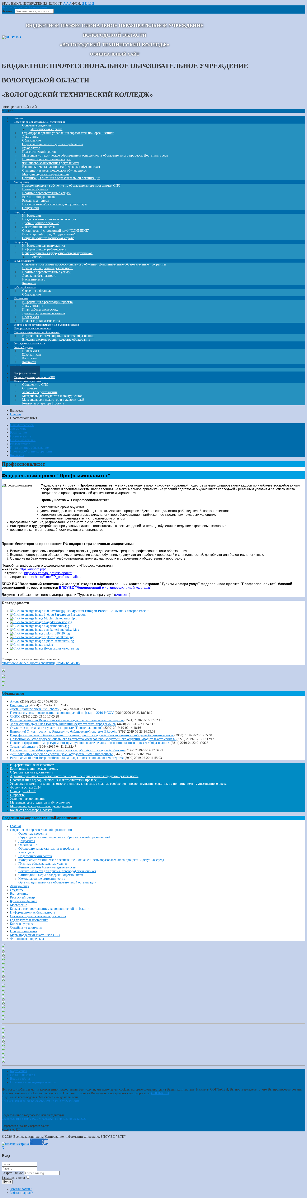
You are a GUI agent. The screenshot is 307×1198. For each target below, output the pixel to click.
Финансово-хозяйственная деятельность (47, 867)
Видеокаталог (20, 444)
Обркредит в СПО (23, 791)
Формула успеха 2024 (25, 787)
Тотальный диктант (24, 746)
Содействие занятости (26, 927)
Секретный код (13, 1173)
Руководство (27, 852)
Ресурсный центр (22, 897)
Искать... (8, 11)
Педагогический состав (35, 856)
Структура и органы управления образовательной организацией (68, 133)
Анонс (14, 701)
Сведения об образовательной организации (41, 830)
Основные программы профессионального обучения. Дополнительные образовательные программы (94, 264)
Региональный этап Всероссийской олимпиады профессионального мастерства (67, 720)
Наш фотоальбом (22, 425)
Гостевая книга (21, 436)
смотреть (122, 594)
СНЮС (15, 716)
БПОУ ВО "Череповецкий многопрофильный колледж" (105, 587)
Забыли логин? (21, 1189)
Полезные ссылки (23, 440)
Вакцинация (19, 705)
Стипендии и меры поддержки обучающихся (50, 875)
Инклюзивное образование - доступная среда (54, 204)
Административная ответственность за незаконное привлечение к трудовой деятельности (74, 776)
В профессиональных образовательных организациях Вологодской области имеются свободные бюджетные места (92, 735)
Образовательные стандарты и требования (48, 848)
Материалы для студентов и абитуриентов (40, 802)
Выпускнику (19, 893)
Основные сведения (32, 833)
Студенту (16, 890)
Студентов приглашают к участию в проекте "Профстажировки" (56, 727)
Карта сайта (18, 1071)
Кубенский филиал (23, 901)
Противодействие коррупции (31, 451)
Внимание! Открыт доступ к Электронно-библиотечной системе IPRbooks (64, 731)
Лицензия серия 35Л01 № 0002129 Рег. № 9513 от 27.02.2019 (40, 1100)
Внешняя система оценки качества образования (56, 339)
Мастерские (18, 905)
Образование (27, 845)
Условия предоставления (27, 798)
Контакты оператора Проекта (43, 403)
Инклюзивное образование (29, 447)
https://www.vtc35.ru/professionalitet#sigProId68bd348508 (41, 663)
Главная (15, 826)
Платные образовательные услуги (42, 863)
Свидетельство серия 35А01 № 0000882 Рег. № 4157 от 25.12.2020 (44, 1118)
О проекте (17, 795)
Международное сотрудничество (41, 878)
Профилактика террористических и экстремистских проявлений (56, 780)
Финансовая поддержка (27, 938)
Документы (18, 429)
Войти (7, 1181)
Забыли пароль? (21, 1192)
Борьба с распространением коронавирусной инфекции (49, 908)
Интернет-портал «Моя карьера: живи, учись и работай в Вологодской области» (68, 750)
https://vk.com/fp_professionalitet (48, 573)
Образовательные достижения (31, 772)
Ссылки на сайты (22, 1075)
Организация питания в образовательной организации (57, 882)
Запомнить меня (13, 1177)
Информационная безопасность (32, 765)
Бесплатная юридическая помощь (34, 768)
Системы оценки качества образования (38, 916)
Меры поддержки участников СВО (35, 935)
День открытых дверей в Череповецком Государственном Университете (61, 754)
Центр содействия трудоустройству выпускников (57, 253)
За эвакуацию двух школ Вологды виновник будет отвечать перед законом (63, 724)
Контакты (17, 455)
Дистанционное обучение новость (34, 709)
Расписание (18, 432)
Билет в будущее (21, 923)
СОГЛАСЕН (160, 1093)
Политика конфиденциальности (33, 1082)
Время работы (20, 1078)
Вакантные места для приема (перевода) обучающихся (57, 871)
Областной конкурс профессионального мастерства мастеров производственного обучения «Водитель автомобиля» (93, 739)
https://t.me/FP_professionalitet (57, 577)
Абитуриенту (19, 886)
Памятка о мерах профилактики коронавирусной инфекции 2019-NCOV (62, 712)
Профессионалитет (23, 931)
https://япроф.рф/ (32, 569)
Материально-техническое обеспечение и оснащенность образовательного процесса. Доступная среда (95, 155)
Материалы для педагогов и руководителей (41, 806)
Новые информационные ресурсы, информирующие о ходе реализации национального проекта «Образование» (90, 742)
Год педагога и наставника (29, 920)
